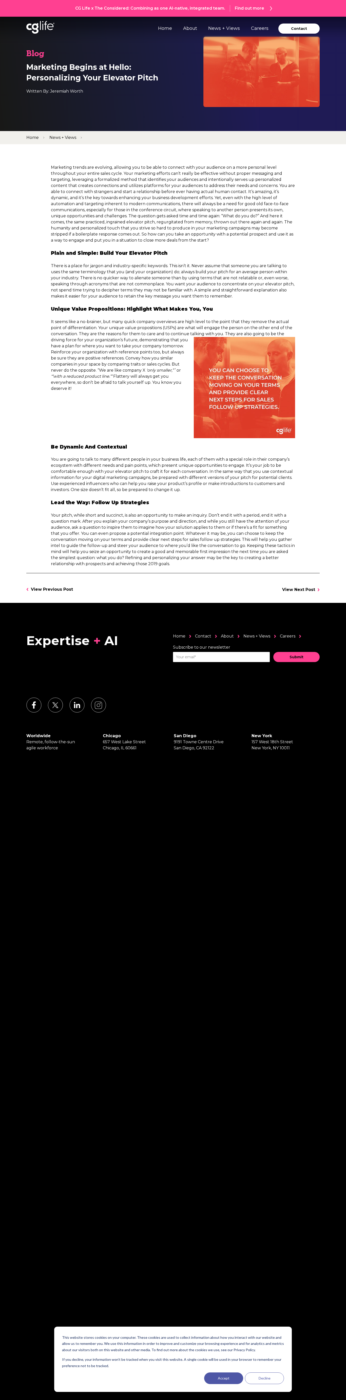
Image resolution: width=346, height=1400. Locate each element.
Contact (203, 636)
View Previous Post (52, 589)
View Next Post (298, 589)
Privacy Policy (244, 1350)
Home (165, 28)
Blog (35, 54)
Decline (265, 1378)
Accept (223, 1378)
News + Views (224, 28)
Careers (259, 28)
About (190, 28)
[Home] (40, 27)
